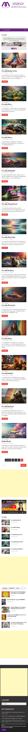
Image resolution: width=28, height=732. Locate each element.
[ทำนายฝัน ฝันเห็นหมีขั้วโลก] (6, 549)
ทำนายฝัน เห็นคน (7, 338)
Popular (5, 588)
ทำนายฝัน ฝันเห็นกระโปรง (9, 71)
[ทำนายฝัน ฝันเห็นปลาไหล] (6, 534)
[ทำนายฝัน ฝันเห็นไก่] (14, 363)
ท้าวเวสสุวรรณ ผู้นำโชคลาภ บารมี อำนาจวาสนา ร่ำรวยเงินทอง (18, 623)
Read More (5, 81)
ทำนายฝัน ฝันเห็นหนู (8, 270)
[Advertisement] (14, 20)
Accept (4, 729)
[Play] (3, 512)
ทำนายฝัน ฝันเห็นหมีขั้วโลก (17, 549)
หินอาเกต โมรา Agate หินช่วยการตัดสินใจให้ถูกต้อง (13, 716)
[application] (14, 507)
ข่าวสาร (3, 69)
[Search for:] (14, 465)
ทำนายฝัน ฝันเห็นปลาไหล (16, 534)
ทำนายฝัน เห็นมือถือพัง (8, 171)
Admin (12, 72)
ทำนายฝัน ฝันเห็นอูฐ (15, 527)
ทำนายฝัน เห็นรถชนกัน (8, 305)
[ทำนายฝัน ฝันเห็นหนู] (14, 260)
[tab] (5, 588)
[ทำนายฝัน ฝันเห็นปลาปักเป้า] (6, 541)
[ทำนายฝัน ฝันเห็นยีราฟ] (6, 520)
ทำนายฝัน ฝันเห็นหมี (8, 406)
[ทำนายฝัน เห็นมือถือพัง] (14, 160)
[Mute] (22, 512)
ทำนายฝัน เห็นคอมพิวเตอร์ (9, 204)
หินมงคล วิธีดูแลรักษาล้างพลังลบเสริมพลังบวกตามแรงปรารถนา (18, 608)
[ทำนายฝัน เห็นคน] (14, 328)
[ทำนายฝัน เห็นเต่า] (14, 127)
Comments (11, 588)
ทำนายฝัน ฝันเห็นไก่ (7, 373)
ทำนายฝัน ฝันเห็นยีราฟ (16, 520)
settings (10, 727)
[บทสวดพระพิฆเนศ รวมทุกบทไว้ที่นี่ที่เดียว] (4, 599)
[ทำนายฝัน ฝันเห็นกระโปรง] (14, 61)
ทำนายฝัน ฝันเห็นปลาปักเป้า (17, 541)
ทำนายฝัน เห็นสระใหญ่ (8, 237)
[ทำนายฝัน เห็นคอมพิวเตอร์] (14, 194)
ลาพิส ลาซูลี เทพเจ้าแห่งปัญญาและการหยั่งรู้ (12, 718)
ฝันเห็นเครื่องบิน (6, 441)
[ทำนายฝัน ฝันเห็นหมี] (14, 396)
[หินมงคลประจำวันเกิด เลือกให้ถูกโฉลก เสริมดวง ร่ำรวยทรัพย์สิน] (6, 592)
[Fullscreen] (24, 512)
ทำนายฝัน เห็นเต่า (7, 137)
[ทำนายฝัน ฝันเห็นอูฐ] (6, 527)
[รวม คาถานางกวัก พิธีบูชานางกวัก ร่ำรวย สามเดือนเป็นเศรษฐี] (4, 615)
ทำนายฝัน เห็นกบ (7, 104)
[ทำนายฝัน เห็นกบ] (14, 94)
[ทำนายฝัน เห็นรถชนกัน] (14, 295)
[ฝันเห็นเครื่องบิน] (14, 431)
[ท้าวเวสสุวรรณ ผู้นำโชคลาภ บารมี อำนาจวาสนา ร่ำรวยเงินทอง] (6, 622)
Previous (8, 460)
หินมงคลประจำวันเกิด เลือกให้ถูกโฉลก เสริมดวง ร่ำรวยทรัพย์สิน (18, 592)
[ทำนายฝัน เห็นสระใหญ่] (14, 227)
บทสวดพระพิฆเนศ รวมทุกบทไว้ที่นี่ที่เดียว (16, 599)
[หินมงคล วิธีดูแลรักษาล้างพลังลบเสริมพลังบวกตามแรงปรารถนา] (6, 607)
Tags (17, 588)
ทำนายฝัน (6, 69)
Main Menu (7, 29)
